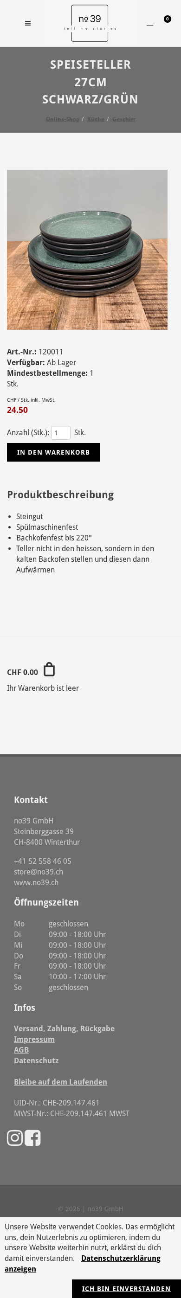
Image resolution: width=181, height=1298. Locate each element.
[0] (161, 22)
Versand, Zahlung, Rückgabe (64, 1028)
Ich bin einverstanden (126, 1288)
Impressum (34, 1039)
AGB (21, 1050)
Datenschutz (36, 1060)
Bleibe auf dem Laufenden (60, 1082)
